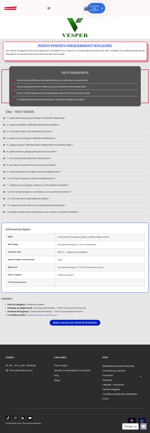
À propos (107, 380)
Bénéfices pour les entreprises (118, 366)
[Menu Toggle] (48, 8)
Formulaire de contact (21, 370)
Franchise (107, 375)
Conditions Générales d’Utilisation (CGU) (119, 396)
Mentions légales (111, 389)
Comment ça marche (113, 371)
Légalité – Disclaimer (113, 385)
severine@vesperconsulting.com (42, 315)
